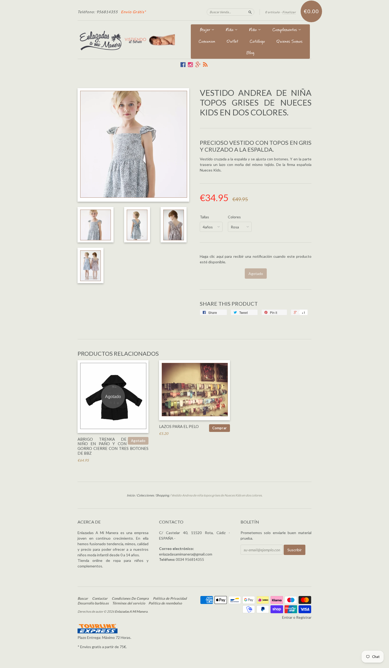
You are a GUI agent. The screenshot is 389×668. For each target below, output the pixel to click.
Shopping (162, 495)
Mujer (205, 30)
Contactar (99, 598)
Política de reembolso (165, 603)
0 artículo (272, 12)
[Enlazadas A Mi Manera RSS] (205, 64)
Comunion (206, 42)
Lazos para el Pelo (179, 426)
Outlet (232, 42)
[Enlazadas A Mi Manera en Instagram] (190, 64)
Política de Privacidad (170, 598)
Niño (253, 30)
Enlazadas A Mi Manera (131, 611)
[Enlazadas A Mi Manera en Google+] (198, 64)
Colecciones (145, 495)
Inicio (131, 495)
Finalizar (289, 12)
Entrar (287, 617)
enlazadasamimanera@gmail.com (185, 554)
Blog (250, 53)
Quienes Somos (289, 42)
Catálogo (257, 42)
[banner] (126, 40)
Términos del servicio (128, 603)
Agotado (138, 441)
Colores (234, 217)
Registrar (303, 617)
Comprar (219, 428)
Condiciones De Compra (130, 598)
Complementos (285, 30)
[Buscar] (250, 11)
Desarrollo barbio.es (93, 603)
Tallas (204, 217)
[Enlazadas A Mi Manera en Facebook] (183, 64)
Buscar (83, 598)
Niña (230, 30)
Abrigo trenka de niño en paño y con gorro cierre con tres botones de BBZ (113, 446)
